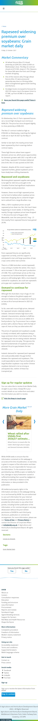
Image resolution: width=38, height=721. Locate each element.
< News (3, 26)
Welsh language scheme (10, 652)
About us (4, 593)
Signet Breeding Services (10, 615)
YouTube (7, 678)
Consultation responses (10, 597)
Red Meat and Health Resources (13, 620)
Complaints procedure (9, 630)
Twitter (6, 673)
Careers (4, 595)
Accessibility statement (9, 645)
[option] (19, 431)
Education (5, 600)
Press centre (6, 663)
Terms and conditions (9, 647)
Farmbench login (7, 612)
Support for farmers (8, 617)
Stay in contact (8, 694)
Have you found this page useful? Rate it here (18, 101)
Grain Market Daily (9, 549)
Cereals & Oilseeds (9, 539)
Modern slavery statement (11, 635)
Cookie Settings (6, 720)
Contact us (5, 660)
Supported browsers (9, 650)
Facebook (7, 670)
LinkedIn (7, 675)
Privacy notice (6, 637)
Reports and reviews (8, 610)
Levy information (7, 605)
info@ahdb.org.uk (10, 525)
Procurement (6, 607)
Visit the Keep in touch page (15, 398)
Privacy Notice (23, 520)
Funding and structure (9, 602)
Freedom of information (10, 632)
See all (29, 407)
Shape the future (7, 622)
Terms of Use (9, 520)
